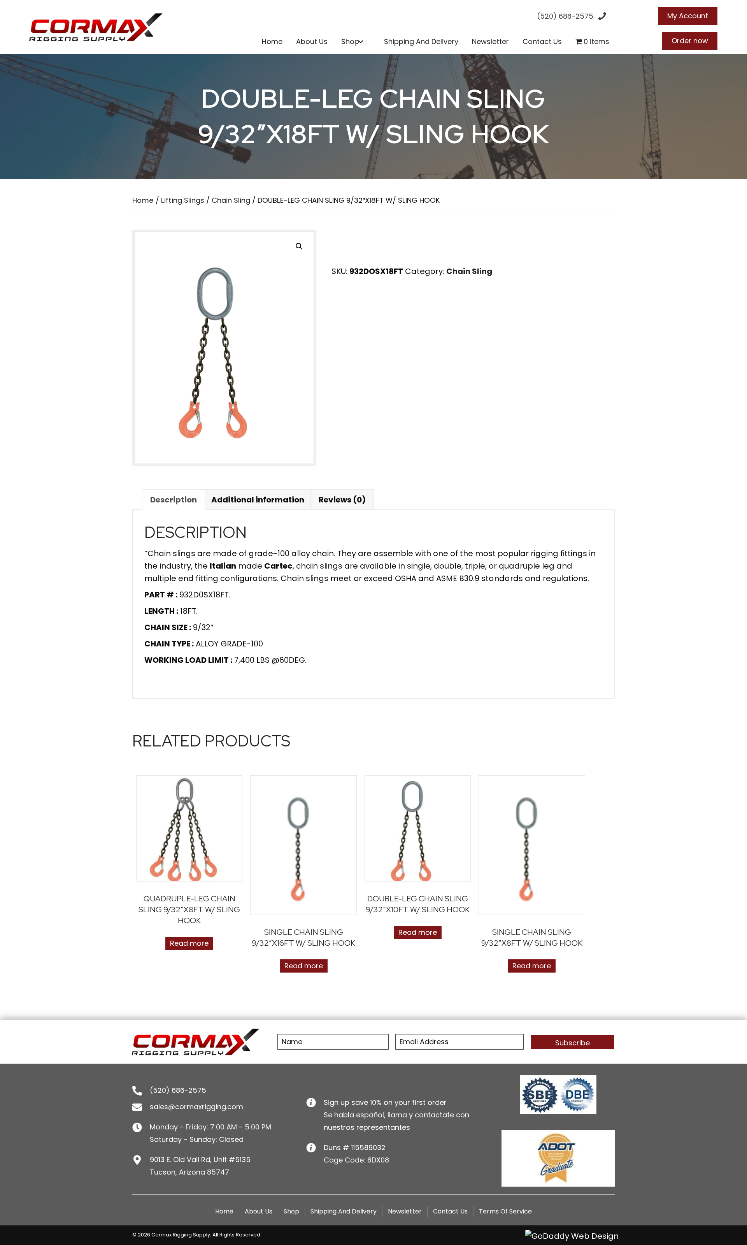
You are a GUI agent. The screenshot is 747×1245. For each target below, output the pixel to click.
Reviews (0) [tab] (342, 499)
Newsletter (405, 1211)
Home (143, 200)
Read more (189, 943)
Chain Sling (231, 200)
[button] (360, 41)
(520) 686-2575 (178, 1090)
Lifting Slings (182, 200)
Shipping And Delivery (343, 1211)
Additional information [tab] (257, 499)
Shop (291, 1211)
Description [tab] (173, 499)
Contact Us (450, 1211)
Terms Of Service (505, 1211)
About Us (258, 1211)
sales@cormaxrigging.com (196, 1107)
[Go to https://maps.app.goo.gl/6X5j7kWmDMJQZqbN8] (211, 1165)
